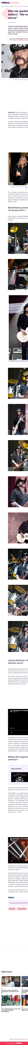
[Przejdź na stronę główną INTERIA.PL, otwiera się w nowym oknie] (6, 3)
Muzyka (6, 6)
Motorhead (12, 909)
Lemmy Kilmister (22, 909)
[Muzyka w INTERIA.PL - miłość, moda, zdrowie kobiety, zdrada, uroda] (14, 3)
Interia (2, 6)
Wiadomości (11, 6)
